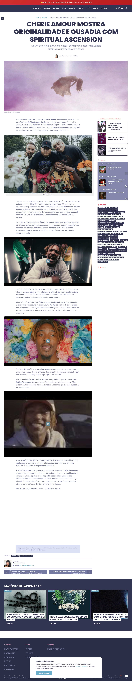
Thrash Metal (113, 259)
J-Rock (101, 227)
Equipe (29, 653)
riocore (111, 253)
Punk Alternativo (120, 251)
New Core (114, 238)
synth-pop (102, 259)
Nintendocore (103, 240)
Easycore (121, 212)
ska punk (101, 257)
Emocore (109, 216)
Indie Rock (118, 225)
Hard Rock (102, 221)
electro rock (103, 214)
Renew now (70, 2)
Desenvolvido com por (116, 676)
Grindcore (102, 219)
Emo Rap (101, 216)
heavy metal (119, 223)
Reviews (45, 18)
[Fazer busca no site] (126, 8)
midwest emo (112, 236)
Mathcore (102, 229)
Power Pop (112, 249)
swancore (119, 257)
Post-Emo (119, 242)
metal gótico (103, 234)
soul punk (110, 257)
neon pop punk (103, 238)
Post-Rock (102, 249)
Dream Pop (112, 212)
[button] (9, 624)
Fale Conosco (55, 649)
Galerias (9, 665)
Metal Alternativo (105, 231)
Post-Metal (112, 247)
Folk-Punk (118, 216)
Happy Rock (120, 219)
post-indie (102, 247)
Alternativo (102, 208)
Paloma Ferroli (18, 676)
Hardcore (111, 221)
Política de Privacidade (81, 666)
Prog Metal (122, 249)
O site (29, 649)
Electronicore (115, 214)
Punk (110, 251)
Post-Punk (122, 247)
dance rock (102, 210)
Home (37, 18)
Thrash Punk (102, 262)
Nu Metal (124, 240)
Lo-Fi (107, 227)
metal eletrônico (120, 231)
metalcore (102, 236)
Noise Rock (114, 240)
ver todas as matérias (26, 565)
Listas (7, 661)
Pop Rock (110, 242)
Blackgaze (113, 208)
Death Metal (113, 210)
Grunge (111, 219)
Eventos (9, 669)
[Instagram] (119, 8)
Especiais (9, 653)
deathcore (102, 212)
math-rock (115, 227)
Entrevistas (11, 649)
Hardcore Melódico (105, 223)
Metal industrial (116, 234)
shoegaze (116, 255)
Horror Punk (103, 225)
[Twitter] (116, 8)
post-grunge (103, 244)
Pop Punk (15, 556)
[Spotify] (122, 8)
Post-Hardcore (26, 556)
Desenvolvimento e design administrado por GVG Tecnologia (108, 678)
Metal (110, 229)
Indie (111, 225)
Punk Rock (102, 253)
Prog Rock (102, 251)
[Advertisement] (113, 317)
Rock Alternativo (104, 255)
